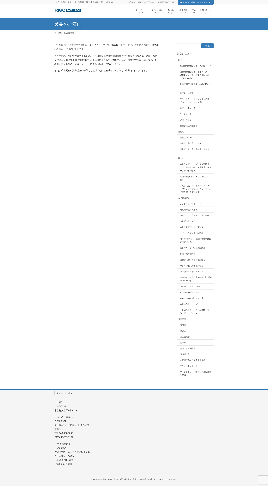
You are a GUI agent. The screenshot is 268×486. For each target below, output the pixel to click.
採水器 (183, 325)
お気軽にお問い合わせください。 (197, 2)
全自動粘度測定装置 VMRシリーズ (196, 66)
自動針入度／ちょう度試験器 (192, 260)
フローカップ (186, 120)
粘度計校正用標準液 (189, 126)
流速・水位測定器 (188, 348)
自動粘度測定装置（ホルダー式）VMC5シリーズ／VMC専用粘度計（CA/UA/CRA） (194, 75)
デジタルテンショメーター (191, 204)
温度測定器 (185, 337)
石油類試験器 (184, 198)
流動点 (181, 132)
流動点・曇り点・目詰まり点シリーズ (195, 151)
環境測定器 (185, 354)
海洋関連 (182, 319)
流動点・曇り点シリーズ (190, 143)
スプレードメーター (189, 108)
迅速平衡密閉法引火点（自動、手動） (194, 178)
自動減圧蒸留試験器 (189, 209)
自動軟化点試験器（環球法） (192, 227)
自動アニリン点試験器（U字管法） (195, 215)
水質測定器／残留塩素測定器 (192, 360)
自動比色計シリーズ (189, 304)
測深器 (183, 342)
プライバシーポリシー (66, 393)
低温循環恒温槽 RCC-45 (191, 271)
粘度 (180, 60)
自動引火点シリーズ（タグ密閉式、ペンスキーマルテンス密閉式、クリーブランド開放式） (195, 167)
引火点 (181, 158)
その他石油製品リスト (189, 292)
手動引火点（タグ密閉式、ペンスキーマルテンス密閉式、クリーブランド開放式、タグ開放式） (195, 188)
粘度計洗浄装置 (187, 93)
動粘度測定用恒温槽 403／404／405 (195, 85)
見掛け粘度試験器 (188, 254)
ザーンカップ (186, 114)
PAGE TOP (259, 468)
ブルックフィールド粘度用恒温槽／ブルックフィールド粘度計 (195, 100)
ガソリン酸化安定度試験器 (191, 266)
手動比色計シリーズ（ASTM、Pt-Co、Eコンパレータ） (194, 311)
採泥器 (183, 331)
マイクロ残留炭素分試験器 (191, 233)
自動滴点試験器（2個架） (191, 286)
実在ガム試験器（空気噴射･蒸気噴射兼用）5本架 (196, 279)
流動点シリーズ (187, 137)
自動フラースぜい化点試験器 (192, 248)
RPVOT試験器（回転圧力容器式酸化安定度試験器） (196, 240)
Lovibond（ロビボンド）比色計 (192, 298)
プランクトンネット (189, 366)
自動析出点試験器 (188, 221)
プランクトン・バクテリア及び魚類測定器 (195, 373)
